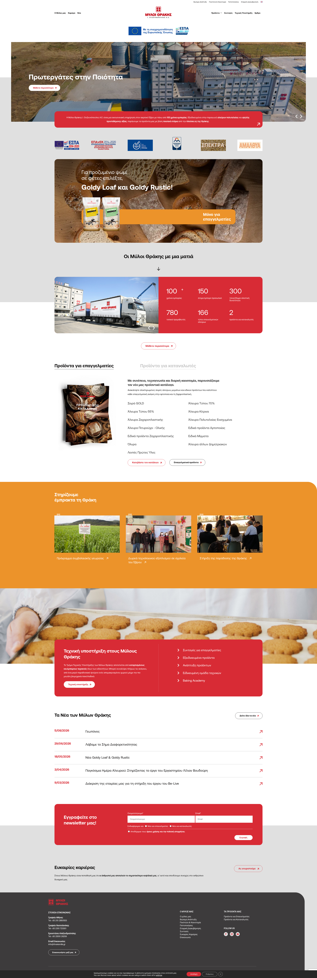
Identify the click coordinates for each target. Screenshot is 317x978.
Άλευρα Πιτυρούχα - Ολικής (146, 428)
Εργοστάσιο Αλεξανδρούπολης (62, 933)
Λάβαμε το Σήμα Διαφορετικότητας (111, 744)
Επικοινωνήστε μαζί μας (62, 952)
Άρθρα (257, 13)
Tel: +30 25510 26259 (57, 936)
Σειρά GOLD (136, 403)
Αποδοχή (193, 974)
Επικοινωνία (185, 937)
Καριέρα (71, 13)
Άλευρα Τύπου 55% (141, 411)
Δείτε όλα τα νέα (248, 715)
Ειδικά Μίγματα (198, 436)
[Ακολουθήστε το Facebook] (226, 934)
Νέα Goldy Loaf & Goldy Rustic (107, 757)
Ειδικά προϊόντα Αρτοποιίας (206, 428)
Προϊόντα (215, 13)
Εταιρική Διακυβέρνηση (249, 2)
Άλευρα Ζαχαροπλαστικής (145, 419)
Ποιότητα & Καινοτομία (217, 2)
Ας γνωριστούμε (247, 868)
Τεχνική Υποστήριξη (243, 13)
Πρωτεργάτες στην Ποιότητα (76, 77)
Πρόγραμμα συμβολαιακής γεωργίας (80, 558)
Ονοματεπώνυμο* (135, 813)
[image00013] (106, 333)
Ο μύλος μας (185, 916)
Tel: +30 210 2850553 (57, 920)
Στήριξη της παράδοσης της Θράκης (223, 558)
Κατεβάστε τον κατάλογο (145, 462)
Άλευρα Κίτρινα (198, 411)
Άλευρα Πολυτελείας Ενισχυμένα (210, 419)
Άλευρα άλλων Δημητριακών (207, 444)
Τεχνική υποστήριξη (78, 684)
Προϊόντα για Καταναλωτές (236, 919)
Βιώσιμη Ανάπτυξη (200, 2)
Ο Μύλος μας (60, 13)
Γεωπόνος (92, 731)
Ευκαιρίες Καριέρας (189, 934)
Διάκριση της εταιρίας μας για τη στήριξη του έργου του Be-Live (132, 783)
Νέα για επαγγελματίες (157, 826)
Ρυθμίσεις (210, 974)
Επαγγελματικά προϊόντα (186, 462)
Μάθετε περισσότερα (43, 88)
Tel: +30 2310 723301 (57, 928)
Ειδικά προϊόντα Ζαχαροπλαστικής (151, 436)
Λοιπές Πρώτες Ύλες (141, 452)
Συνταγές (228, 13)
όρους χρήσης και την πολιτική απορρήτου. (166, 831)
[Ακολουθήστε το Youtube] (238, 934)
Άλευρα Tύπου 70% (201, 403)
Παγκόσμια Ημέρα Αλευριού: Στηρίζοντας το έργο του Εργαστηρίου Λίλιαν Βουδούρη (146, 770)
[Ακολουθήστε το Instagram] (232, 934)
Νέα (79, 13)
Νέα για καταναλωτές (182, 826)
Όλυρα (132, 444)
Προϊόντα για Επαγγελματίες (237, 916)
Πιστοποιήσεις (233, 2)
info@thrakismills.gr (56, 944)
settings (159, 975)
